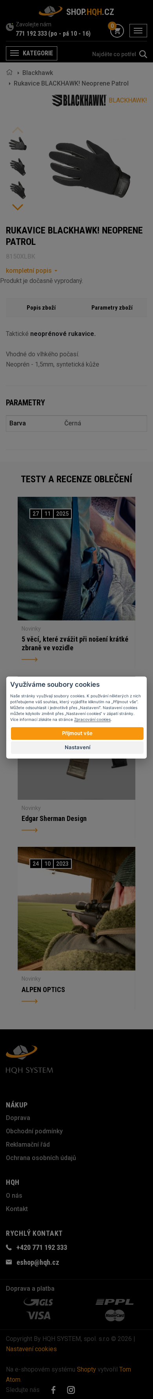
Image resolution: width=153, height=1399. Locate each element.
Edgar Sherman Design (54, 818)
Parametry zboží (112, 307)
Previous (18, 130)
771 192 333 (31, 33)
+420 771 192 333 (41, 1247)
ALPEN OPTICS (43, 989)
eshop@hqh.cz (37, 1262)
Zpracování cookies (92, 719)
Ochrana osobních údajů (41, 1158)
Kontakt (17, 1209)
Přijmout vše (77, 733)
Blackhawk (37, 73)
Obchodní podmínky (34, 1131)
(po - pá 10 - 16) (69, 33)
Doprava (18, 1118)
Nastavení (77, 747)
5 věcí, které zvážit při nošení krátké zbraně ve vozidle (75, 643)
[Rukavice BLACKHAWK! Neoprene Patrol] (17, 143)
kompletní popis (29, 270)
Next (18, 207)
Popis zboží (41, 307)
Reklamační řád (28, 1144)
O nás (14, 1195)
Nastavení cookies (31, 1349)
